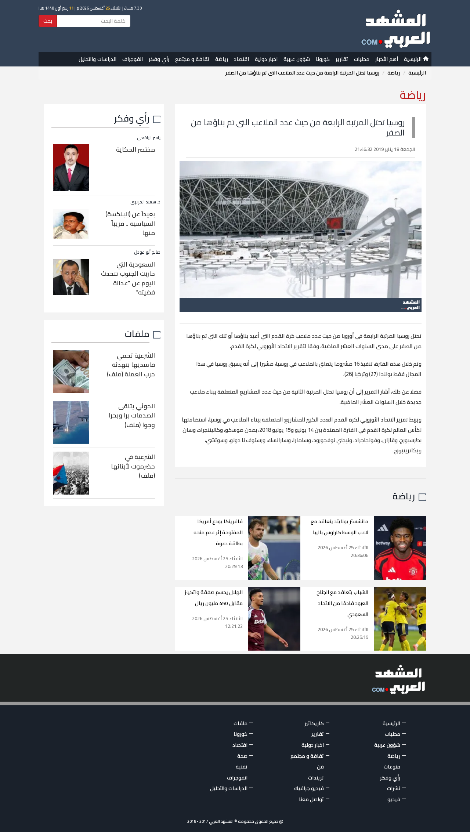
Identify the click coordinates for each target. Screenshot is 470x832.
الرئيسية (413, 59)
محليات (361, 59)
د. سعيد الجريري (145, 202)
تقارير (342, 59)
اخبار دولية (266, 59)
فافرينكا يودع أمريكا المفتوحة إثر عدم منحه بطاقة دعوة (218, 532)
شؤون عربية (296, 59)
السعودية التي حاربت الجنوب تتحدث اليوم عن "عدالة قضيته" (128, 278)
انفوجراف (132, 59)
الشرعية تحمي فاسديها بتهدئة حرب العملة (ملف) (131, 365)
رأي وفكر (159, 59)
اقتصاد (241, 59)
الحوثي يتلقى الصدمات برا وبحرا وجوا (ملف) (132, 415)
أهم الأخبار (386, 59)
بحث (47, 21)
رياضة (221, 59)
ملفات (136, 333)
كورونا (323, 59)
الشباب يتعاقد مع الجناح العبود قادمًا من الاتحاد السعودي (342, 603)
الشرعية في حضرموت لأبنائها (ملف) (133, 466)
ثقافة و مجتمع (192, 59)
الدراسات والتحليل (97, 59)
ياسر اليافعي (148, 137)
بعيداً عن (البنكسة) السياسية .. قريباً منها (130, 223)
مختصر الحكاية (135, 149)
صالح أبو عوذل (147, 252)
